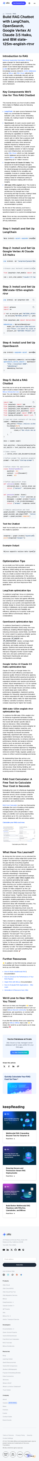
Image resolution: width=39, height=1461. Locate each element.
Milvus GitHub (15, 1023)
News (4, 1406)
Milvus (11, 73)
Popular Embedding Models (12, 1373)
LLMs (5, 69)
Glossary (6, 1380)
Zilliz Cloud (20, 73)
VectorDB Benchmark (10, 1336)
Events (5, 1413)
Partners (5, 1410)
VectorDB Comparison (10, 1366)
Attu (4, 1312)
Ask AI (32, 1456)
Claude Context (8, 1306)
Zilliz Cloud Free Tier (9, 1292)
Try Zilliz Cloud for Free (19, 1052)
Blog (4, 1355)
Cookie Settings (8, 1438)
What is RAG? (7, 1383)
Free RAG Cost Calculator (11, 1339)
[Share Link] (18, 1066)
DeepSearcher (7, 1302)
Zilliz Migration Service (10, 1295)
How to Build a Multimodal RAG (15, 972)
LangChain (8, 111)
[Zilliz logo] (6, 3)
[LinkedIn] (8, 1250)
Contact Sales (7, 1417)
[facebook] (9, 1066)
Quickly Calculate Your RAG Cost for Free (17, 1077)
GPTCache (6, 1309)
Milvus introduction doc (11, 392)
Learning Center (8, 1359)
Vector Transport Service (11, 1319)
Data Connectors (8, 1376)
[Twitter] (12, 1250)
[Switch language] (29, 3)
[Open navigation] (34, 3)
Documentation (7, 1329)
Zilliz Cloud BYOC (8, 1288)
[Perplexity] (8, 1275)
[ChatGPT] (4, 1275)
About (5, 1399)
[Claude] (17, 1275)
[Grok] (12, 1275)
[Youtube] (4, 1250)
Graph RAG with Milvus (12, 982)
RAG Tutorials (7, 1343)
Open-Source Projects (10, 1332)
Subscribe (19, 1265)
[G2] (23, 1250)
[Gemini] (21, 1275)
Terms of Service (8, 1435)
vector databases (30, 71)
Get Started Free (18, 3)
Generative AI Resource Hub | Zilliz (16, 990)
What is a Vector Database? (12, 1386)
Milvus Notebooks (8, 1346)
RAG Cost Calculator (10, 805)
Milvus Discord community (17, 1010)
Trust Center (7, 1390)
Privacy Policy (20, 1435)
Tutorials (8, 14)
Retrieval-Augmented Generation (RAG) (16, 60)
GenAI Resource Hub (9, 1362)
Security (29, 1435)
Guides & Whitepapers (10, 1369)
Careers (5, 1403)
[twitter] (4, 1066)
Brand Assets (7, 1420)
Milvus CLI (6, 1316)
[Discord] (19, 1250)
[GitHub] (15, 1250)
